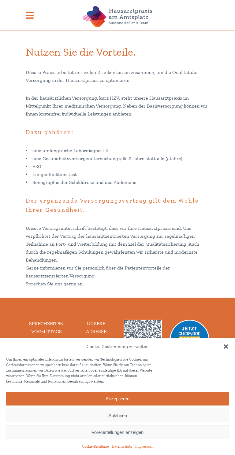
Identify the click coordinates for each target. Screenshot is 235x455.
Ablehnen (117, 415)
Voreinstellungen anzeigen (117, 432)
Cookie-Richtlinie (95, 446)
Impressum (144, 446)
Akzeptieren (117, 398)
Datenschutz (122, 446)
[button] (226, 346)
